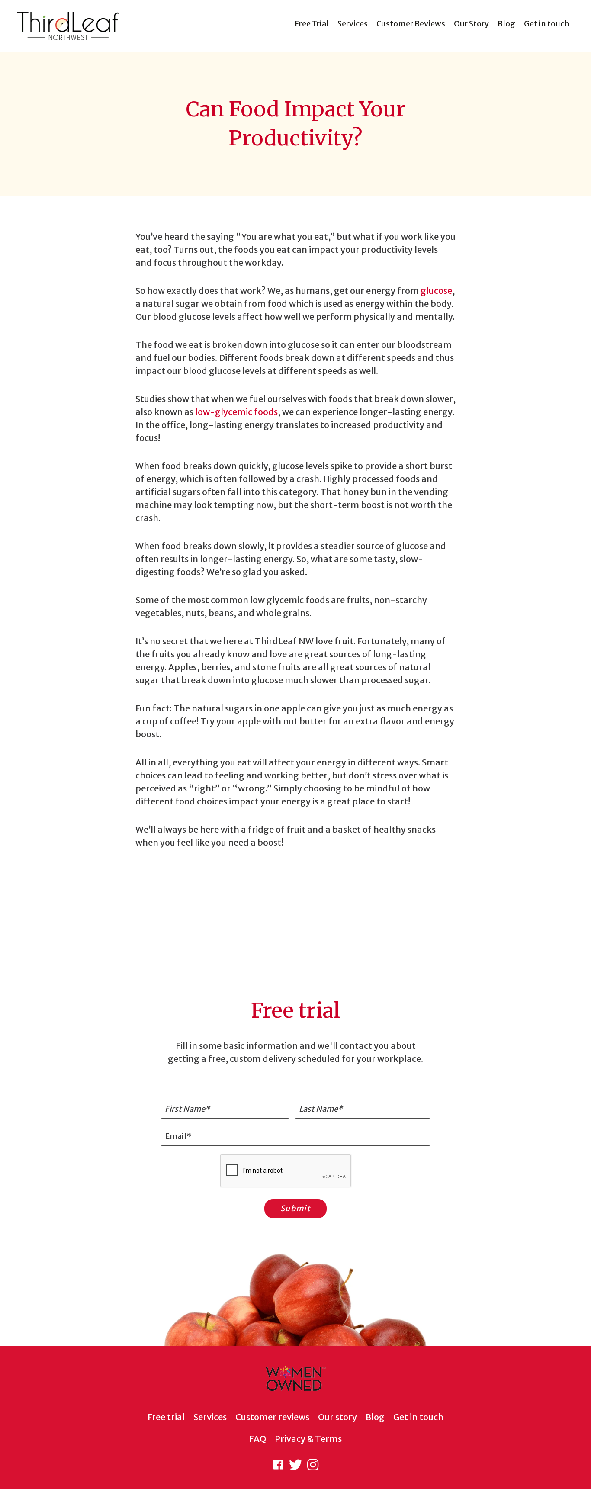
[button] (278, 1464)
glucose (436, 290)
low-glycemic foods (236, 411)
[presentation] (286, 1171)
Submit (295, 1208)
